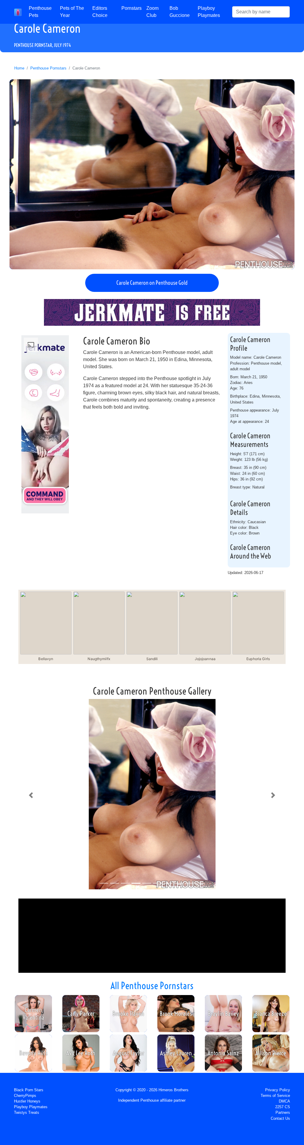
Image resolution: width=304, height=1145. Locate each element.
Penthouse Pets (40, 12)
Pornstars (131, 8)
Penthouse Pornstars (48, 68)
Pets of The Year (72, 12)
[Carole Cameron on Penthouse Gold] (152, 174)
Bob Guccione (180, 12)
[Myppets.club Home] (18, 12)
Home (19, 68)
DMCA (284, 1101)
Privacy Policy (277, 1090)
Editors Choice (99, 12)
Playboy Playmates (209, 12)
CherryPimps (25, 1095)
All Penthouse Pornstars (152, 985)
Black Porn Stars (28, 1090)
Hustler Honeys (27, 1101)
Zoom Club (152, 12)
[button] (31, 795)
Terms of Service (275, 1095)
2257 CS (282, 1107)
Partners (283, 1112)
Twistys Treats (26, 1112)
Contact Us (280, 1118)
